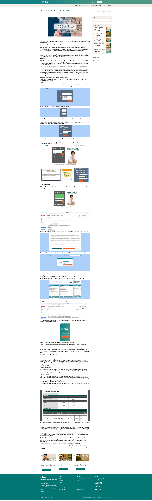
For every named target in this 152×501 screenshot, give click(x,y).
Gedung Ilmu (91, 5)
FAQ (77, 482)
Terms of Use (107, 497)
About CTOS (61, 478)
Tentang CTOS (85, 5)
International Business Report (82, 487)
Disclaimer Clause (85, 497)
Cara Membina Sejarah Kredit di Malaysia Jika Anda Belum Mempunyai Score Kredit (64, 464)
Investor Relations (62, 489)
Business (79, 5)
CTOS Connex (96, 60)
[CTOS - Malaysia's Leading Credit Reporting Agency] (45, 2)
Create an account (80, 478)
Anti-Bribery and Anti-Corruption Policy (66, 482)
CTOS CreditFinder (80, 489)
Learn (60, 484)
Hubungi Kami (104, 5)
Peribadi (75, 5)
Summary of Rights (62, 487)
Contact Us (61, 480)
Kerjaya (109, 5)
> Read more (42, 491)
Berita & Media (98, 5)
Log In (78, 480)
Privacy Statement (100, 497)
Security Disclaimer (92, 497)
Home (101, 10)
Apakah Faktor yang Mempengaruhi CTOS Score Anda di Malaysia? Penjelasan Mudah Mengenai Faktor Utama (47, 464)
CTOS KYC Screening (98, 57)
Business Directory (80, 484)
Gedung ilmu (106, 10)
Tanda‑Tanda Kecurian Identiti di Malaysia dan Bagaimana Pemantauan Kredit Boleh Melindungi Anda (81, 464)
